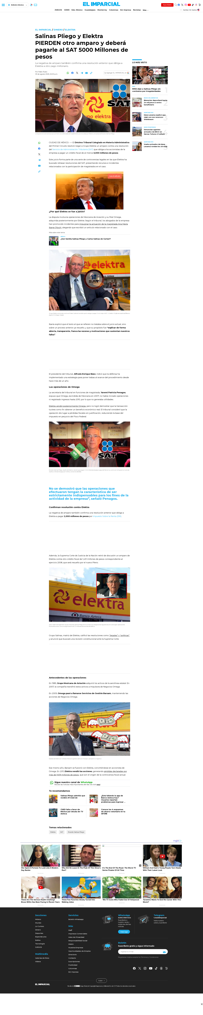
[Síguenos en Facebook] (178, 4)
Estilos (37, 940)
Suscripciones (74, 962)
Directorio (72, 955)
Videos (38, 962)
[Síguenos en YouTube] (189, 4)
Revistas (137, 10)
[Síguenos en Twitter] (182, 4)
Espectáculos (40, 937)
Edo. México (77, 10)
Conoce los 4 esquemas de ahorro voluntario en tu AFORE (113, 812)
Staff (70, 930)
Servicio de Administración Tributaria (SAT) (72, 149)
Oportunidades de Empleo (79, 951)
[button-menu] (3, 4)
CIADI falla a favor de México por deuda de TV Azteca (72, 812)
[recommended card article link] (53, 241)
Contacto (72, 958)
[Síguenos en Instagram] (185, 4)
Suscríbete (167, 5)
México (38, 919)
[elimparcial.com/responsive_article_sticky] (201, 1004)
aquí (98, 785)
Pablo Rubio (42, 72)
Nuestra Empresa (75, 948)
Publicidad (72, 965)
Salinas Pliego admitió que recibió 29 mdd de (73, 797)
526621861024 (124, 918)
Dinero (58, 29)
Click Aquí (124, 932)
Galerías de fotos (42, 958)
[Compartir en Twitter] (77, 73)
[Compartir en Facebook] (72, 73)
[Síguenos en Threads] (196, 4)
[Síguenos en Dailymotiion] (166, 968)
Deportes (39, 933)
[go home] (42, 984)
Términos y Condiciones (149, 957)
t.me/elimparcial (160, 918)
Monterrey (102, 10)
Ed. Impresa (125, 10)
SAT (61, 832)
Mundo (38, 923)
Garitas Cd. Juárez (190, 10)
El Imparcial (43, 29)
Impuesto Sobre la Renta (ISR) (107, 516)
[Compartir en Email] (86, 73)
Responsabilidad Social (77, 941)
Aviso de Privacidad (76, 937)
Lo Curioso (39, 926)
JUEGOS (58, 10)
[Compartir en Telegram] (81, 73)
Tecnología (40, 944)
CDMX (66, 10)
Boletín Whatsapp (76, 919)
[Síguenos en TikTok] (192, 4)
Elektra (70, 29)
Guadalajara (90, 10)
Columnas (113, 10)
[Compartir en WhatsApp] (67, 73)
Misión (71, 944)
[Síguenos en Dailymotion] (199, 4)
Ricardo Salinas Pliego (76, 832)
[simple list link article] (150, 76)
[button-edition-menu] (181, 10)
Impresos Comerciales (77, 934)
